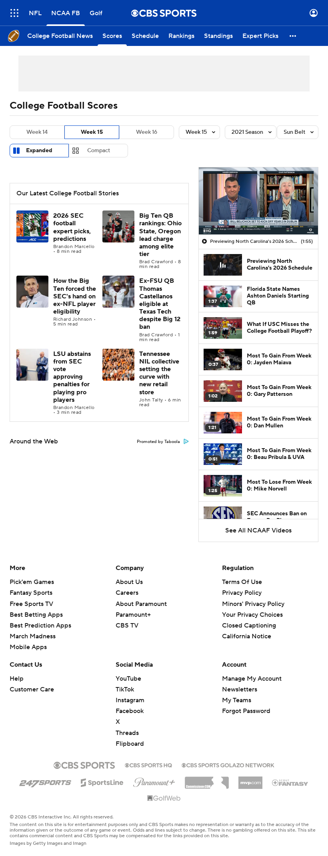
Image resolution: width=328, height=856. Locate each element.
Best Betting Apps (36, 615)
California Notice (246, 636)
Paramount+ (133, 615)
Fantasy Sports (31, 593)
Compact (98, 150)
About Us (129, 582)
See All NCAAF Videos (258, 530)
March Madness (33, 636)
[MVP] (250, 780)
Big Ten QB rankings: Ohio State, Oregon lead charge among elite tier (160, 235)
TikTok (125, 689)
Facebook (130, 711)
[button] (14, 13)
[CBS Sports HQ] (148, 765)
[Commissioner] (207, 780)
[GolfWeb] (164, 798)
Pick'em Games (32, 582)
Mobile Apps (28, 647)
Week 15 (92, 132)
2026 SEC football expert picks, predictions (72, 227)
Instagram (130, 700)
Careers (127, 593)
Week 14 (37, 132)
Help (17, 679)
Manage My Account (252, 679)
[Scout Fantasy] (290, 782)
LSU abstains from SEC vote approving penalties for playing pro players (72, 377)
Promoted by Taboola (158, 442)
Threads (127, 733)
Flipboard (130, 744)
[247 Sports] (45, 781)
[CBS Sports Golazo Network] (228, 765)
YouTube (128, 679)
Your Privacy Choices (252, 615)
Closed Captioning (249, 626)
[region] (258, 200)
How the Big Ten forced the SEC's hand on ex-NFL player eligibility (74, 296)
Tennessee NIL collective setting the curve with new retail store (159, 373)
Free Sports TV (31, 604)
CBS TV (127, 626)
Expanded (39, 150)
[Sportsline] (102, 781)
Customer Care (32, 689)
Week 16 (146, 132)
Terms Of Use (242, 582)
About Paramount (141, 604)
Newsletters (239, 689)
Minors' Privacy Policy (253, 604)
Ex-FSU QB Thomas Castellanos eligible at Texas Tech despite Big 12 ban (159, 304)
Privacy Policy (242, 593)
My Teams (236, 700)
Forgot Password (246, 711)
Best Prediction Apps (40, 626)
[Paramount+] (154, 781)
